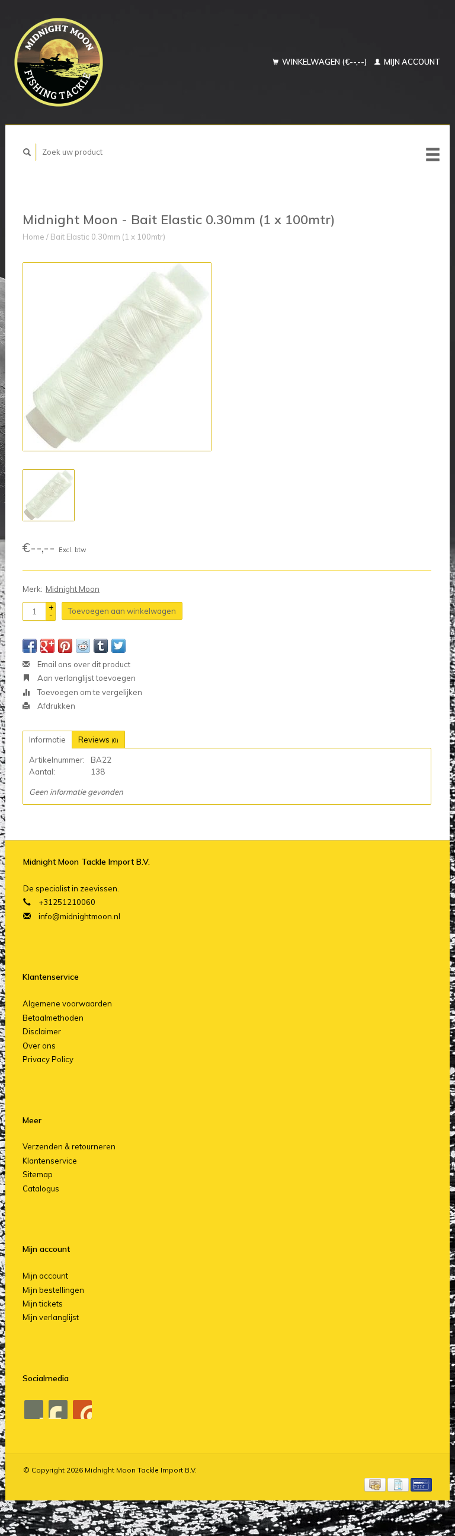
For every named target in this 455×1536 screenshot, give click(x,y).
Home (33, 236)
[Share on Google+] (47, 646)
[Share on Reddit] (83, 646)
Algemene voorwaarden (67, 1003)
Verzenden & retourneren (69, 1146)
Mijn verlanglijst (51, 1317)
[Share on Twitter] (118, 646)
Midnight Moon (73, 589)
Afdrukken (55, 705)
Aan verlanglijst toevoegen (86, 678)
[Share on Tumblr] (101, 646)
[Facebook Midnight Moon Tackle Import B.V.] (33, 1409)
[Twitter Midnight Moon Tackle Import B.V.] (58, 1409)
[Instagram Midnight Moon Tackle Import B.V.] (82, 1409)
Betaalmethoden (53, 1017)
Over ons (39, 1045)
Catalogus (41, 1188)
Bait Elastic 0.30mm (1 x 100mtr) (107, 236)
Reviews (98, 739)
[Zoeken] (27, 152)
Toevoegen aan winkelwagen (122, 611)
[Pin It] (65, 646)
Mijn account (411, 61)
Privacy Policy (48, 1059)
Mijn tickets (43, 1303)
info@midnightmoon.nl (79, 916)
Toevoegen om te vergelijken (89, 692)
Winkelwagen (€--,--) (324, 61)
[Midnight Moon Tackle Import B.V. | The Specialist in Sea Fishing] (88, 62)
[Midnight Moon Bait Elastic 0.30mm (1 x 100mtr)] (117, 357)
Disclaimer (42, 1031)
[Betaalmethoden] (375, 1483)
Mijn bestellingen (53, 1290)
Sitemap (38, 1174)
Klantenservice (50, 1160)
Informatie (47, 739)
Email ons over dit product (83, 664)
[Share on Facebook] (30, 646)
